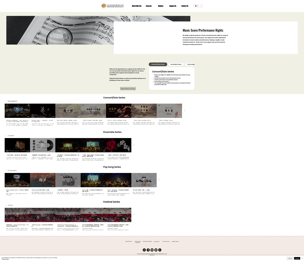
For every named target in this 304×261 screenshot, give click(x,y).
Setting (290, 258)
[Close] (302, 258)
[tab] (158, 64)
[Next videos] (184, 110)
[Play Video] (17, 110)
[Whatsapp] (159, 250)
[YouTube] (152, 250)
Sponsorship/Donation (138, 242)
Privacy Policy (5, 259)
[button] (137, 6)
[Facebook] (148, 250)
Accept (297, 258)
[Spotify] (155, 250)
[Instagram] (144, 250)
